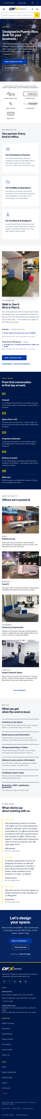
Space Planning (7, 1034)
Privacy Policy (6, 1108)
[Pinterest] (25, 981)
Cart (37, 9)
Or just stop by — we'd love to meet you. (16, 364)
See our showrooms (12, 68)
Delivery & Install (7, 1039)
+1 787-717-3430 (8, 3)
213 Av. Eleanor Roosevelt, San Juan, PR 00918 (19, 333)
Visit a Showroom (20, 947)
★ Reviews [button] (39, 561)
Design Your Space (8, 1023)
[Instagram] (4, 981)
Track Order (22, 3)
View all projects (20, 690)
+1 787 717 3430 (7, 1001)
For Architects (6, 1044)
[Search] (36, 15)
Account (32, 9)
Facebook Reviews (22, 1115)
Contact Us (5, 1055)
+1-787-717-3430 (24, 954)
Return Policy (17, 1108)
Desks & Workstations (9, 1072)
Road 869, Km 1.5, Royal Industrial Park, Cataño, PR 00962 (21, 345)
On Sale (4, 1093)
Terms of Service (28, 1108)
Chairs (4, 1067)
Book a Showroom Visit (15, 62)
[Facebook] (9, 981)
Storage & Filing (7, 1077)
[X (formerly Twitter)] (15, 981)
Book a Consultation (20, 941)
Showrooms (6, 1028)
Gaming (4, 1083)
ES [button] (37, 3)
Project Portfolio (7, 1049)
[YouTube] (20, 981)
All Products (6, 1088)
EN (32, 3)
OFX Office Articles (8, 1115)
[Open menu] (4, 9)
